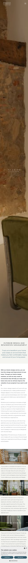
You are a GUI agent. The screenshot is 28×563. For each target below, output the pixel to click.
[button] (14, 560)
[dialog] (14, 555)
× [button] (26, 548)
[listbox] (24, 548)
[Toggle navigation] (25, 3)
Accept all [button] (7, 557)
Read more (6, 554)
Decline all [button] (20, 557)
